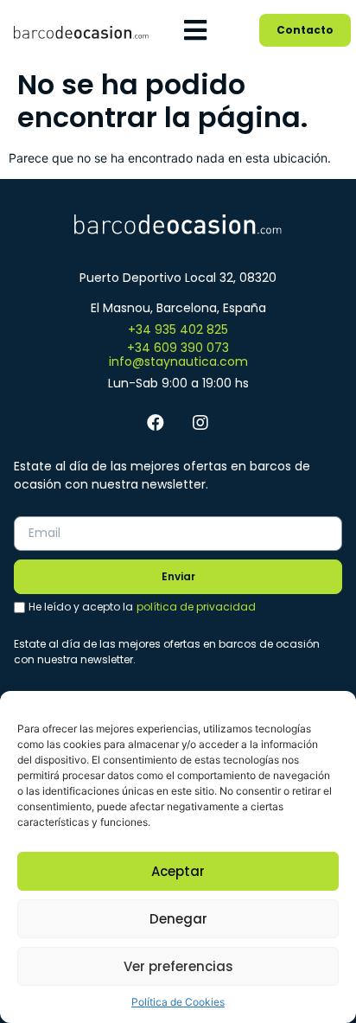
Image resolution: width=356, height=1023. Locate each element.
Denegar (178, 919)
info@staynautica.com (178, 361)
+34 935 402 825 (178, 329)
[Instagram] (200, 423)
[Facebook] (155, 423)
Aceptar (178, 871)
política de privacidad (196, 606)
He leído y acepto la (142, 606)
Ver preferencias (178, 966)
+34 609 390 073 (178, 347)
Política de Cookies (178, 1001)
